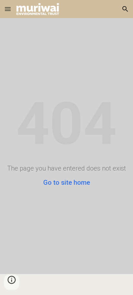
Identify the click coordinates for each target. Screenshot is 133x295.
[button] (7, 9)
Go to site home (66, 182)
